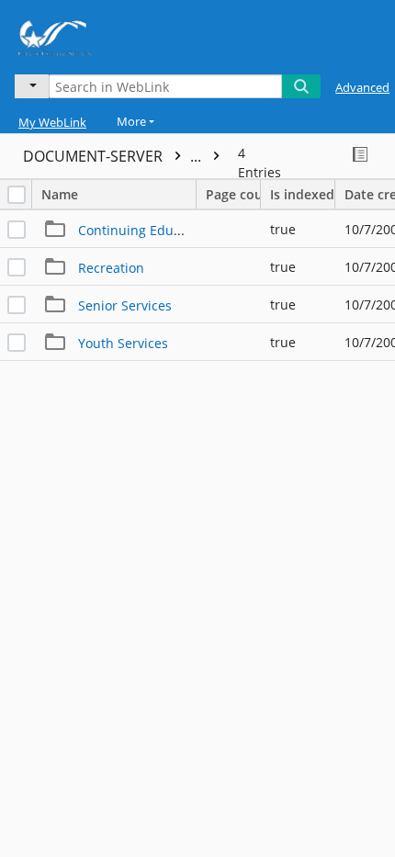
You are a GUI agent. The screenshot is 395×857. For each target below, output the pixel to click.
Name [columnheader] (59, 194)
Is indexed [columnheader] (302, 194)
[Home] (78, 35)
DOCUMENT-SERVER (114, 156)
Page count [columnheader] (233, 194)
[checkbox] (16, 195)
